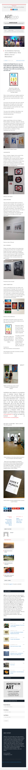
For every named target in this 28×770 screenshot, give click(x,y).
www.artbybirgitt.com (8, 414)
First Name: (6, 709)
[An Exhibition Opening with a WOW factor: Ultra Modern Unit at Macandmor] (14, 41)
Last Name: (6, 715)
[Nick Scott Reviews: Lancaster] (9, 558)
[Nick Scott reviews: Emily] (9, 546)
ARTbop (6, 60)
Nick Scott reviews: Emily (15, 646)
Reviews (22, 60)
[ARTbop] (14, 17)
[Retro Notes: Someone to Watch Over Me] (9, 570)
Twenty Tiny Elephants (15, 639)
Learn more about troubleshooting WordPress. (11, 762)
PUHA (5, 659)
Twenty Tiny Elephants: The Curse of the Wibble (14, 7)
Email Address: (7, 704)
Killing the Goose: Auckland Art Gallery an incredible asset (16, 654)
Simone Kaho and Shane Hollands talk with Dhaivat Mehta (8, 522)
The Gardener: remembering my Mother (17, 672)
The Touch (12, 664)
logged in (11, 584)
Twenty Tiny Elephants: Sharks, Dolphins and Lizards (16, 633)
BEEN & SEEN (18, 60)
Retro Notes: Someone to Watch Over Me (9, 576)
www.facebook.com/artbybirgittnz (11, 417)
